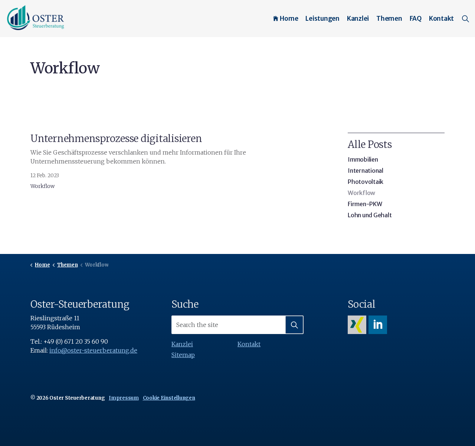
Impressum (124, 398)
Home (289, 18)
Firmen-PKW (365, 204)
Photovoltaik (365, 181)
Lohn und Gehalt (370, 215)
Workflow (42, 186)
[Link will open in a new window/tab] (357, 324)
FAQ (416, 18)
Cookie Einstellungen (169, 398)
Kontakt (441, 18)
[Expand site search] (465, 18)
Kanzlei (358, 18)
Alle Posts (370, 144)
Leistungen (322, 18)
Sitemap (183, 355)
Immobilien (363, 159)
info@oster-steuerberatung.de (93, 350)
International (365, 170)
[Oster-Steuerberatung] (36, 18)
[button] (294, 325)
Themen (389, 18)
